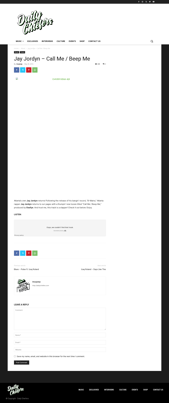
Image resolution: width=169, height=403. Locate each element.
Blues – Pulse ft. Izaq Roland (26, 269)
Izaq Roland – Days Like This (93, 269)
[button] (152, 41)
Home (16, 48)
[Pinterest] (28, 70)
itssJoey (19, 64)
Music (23, 48)
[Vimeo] (149, 1)
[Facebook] (138, 1)
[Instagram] (142, 1)
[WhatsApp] (34, 70)
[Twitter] (146, 1)
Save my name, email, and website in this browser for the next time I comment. (51, 356)
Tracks (22, 52)
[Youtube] (153, 1)
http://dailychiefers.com (40, 285)
